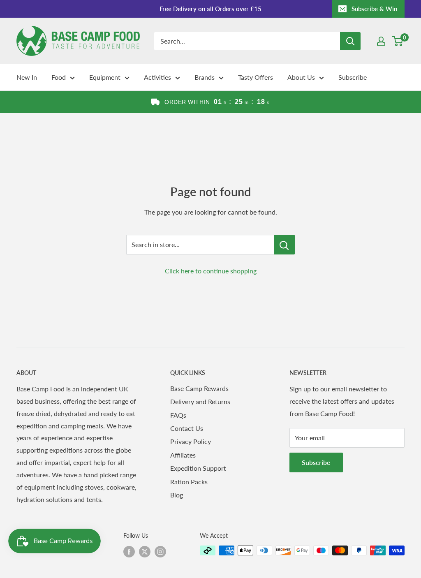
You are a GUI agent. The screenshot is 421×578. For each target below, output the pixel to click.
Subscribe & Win (374, 8)
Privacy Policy (190, 441)
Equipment (104, 77)
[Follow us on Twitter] (144, 551)
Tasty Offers (255, 77)
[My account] (381, 41)
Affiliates (183, 455)
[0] (398, 41)
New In (26, 77)
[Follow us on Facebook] (129, 551)
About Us (301, 77)
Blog (176, 495)
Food (58, 77)
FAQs (178, 415)
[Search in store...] (284, 244)
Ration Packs (189, 482)
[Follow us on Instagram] (160, 551)
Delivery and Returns (200, 401)
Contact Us (186, 428)
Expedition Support (198, 468)
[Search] (350, 41)
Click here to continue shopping (211, 271)
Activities (157, 77)
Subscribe (352, 77)
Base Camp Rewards (199, 388)
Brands (204, 77)
